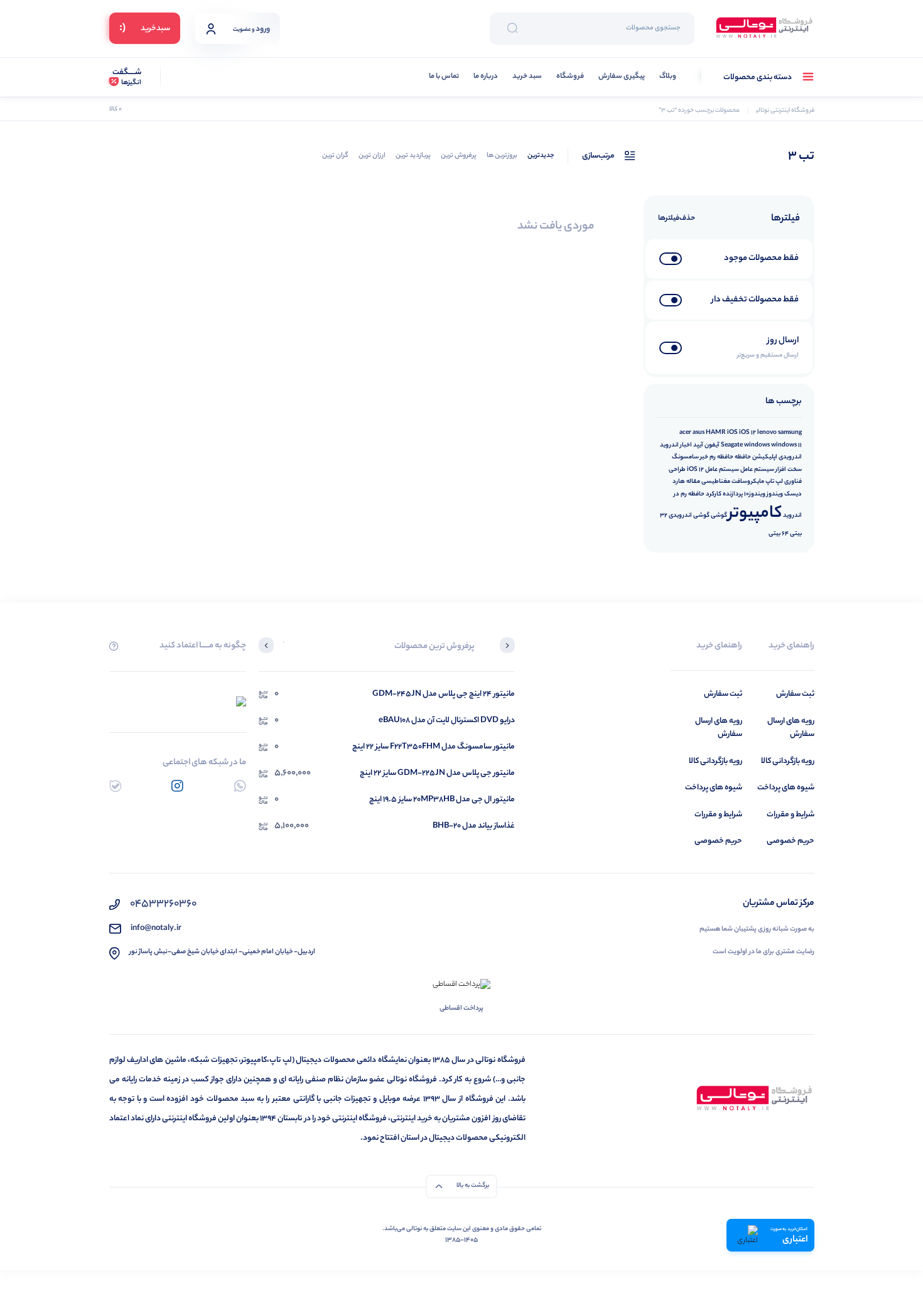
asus (698, 433)
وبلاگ (667, 77)
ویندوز (775, 494)
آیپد (698, 445)
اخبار (686, 445)
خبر (704, 457)
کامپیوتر (755, 514)
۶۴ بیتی (779, 534)
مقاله (693, 482)
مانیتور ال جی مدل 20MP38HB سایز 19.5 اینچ (442, 799)
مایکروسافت (747, 482)
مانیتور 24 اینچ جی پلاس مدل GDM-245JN (443, 694)
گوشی (719, 516)
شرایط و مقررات (790, 814)
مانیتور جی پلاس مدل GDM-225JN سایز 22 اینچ (437, 773)
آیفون (712, 445)
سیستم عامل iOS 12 (713, 470)
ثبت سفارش (795, 694)
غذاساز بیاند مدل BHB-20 (474, 826)
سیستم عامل (757, 470)
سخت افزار (788, 470)
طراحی (677, 470)
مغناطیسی (715, 482)
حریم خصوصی (790, 841)
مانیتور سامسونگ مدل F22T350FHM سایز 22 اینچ (433, 747)
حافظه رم (721, 457)
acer (685, 433)
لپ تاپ (774, 482)
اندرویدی (790, 457)
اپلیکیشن (764, 457)
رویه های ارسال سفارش (790, 728)
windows (757, 445)
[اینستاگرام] (177, 786)
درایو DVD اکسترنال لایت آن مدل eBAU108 (447, 720)
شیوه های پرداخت (785, 787)
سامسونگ (685, 457)
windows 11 (786, 445)
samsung (790, 433)
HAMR (716, 433)
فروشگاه (570, 77)
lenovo (767, 433)
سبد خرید (527, 77)
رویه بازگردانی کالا (787, 761)
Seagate (732, 445)
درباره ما (485, 77)
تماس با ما (444, 77)
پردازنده (733, 494)
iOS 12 (747, 433)
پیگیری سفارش (621, 77)
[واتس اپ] (240, 786)
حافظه (743, 457)
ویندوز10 (754, 494)
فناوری (793, 482)
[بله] (115, 786)
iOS (732, 433)
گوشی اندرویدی (689, 516)
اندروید (669, 445)
